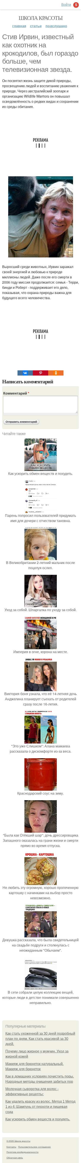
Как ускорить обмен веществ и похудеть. (37, 1119)
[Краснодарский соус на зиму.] (40, 788)
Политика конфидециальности (22, 1151)
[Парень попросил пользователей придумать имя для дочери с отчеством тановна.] (40, 510)
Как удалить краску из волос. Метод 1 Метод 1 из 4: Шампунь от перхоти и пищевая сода (40, 1107)
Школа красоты (40, 17)
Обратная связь (14, 1157)
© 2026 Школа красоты (18, 1140)
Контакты (11, 1146)
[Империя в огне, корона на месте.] (40, 646)
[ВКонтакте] (25, 373)
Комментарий (16, 393)
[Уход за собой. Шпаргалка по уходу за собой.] (40, 604)
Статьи (36, 25)
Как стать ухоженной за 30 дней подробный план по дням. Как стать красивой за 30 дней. (40, 1039)
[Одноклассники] (56, 373)
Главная (19, 25)
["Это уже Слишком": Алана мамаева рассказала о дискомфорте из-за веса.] (40, 740)
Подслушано (56, 25)
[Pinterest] (40, 373)
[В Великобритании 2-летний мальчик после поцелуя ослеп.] (40, 557)
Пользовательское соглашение (34, 1146)
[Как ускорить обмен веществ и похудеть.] (40, 468)
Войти (66, 4)
